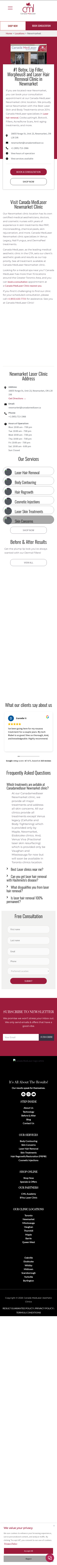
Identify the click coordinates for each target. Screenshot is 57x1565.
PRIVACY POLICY (44, 1308)
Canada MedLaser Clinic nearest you (23, 285)
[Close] (54, 1525)
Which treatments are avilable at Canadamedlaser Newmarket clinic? (28, 786)
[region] (28, 1544)
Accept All (28, 1551)
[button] (28, 786)
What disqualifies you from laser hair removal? (28, 888)
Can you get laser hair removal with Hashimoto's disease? (27, 878)
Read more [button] (26, 746)
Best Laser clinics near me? (27, 869)
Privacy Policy (10, 1543)
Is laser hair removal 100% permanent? (25, 899)
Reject (28, 1558)
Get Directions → (17, 398)
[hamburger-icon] (9, 8)
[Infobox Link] (28, 471)
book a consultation (18, 281)
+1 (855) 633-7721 (16, 298)
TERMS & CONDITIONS (28, 1312)
